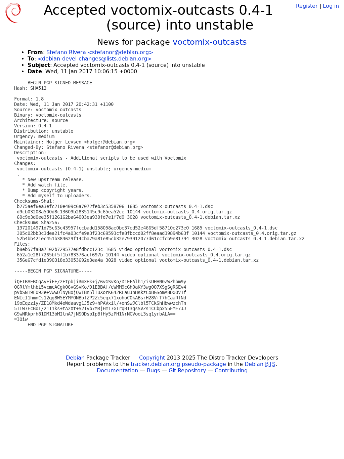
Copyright (152, 357)
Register (307, 6)
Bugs (153, 370)
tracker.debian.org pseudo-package (178, 364)
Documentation (117, 370)
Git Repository (187, 370)
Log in (331, 6)
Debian (75, 357)
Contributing (231, 370)
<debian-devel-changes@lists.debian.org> (95, 58)
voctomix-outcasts (210, 42)
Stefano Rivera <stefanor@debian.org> (99, 52)
